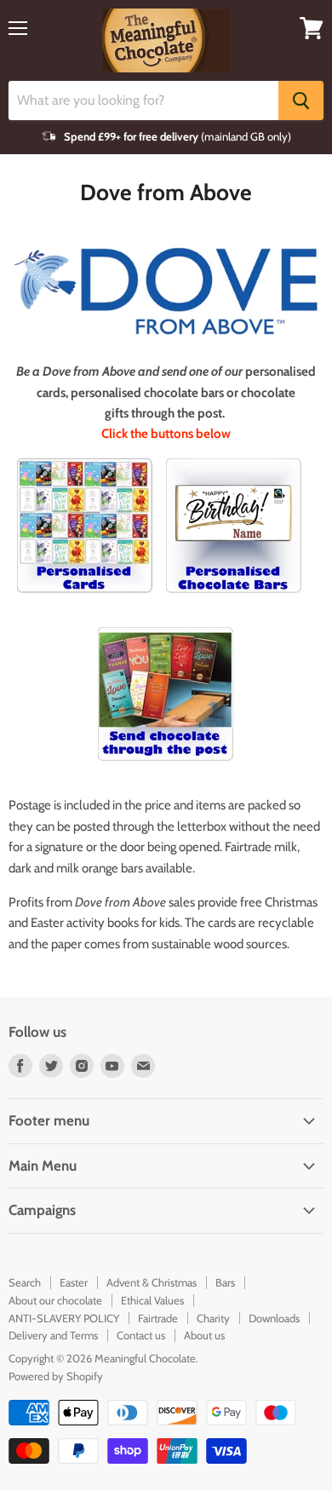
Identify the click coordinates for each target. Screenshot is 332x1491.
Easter (74, 1282)
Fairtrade (158, 1318)
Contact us (141, 1335)
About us (204, 1335)
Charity (213, 1318)
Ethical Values (152, 1300)
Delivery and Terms (53, 1335)
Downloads (274, 1318)
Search (25, 1282)
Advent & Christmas (151, 1282)
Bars (225, 1282)
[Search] (300, 100)
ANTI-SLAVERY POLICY (64, 1318)
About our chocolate (55, 1300)
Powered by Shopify (56, 1376)
